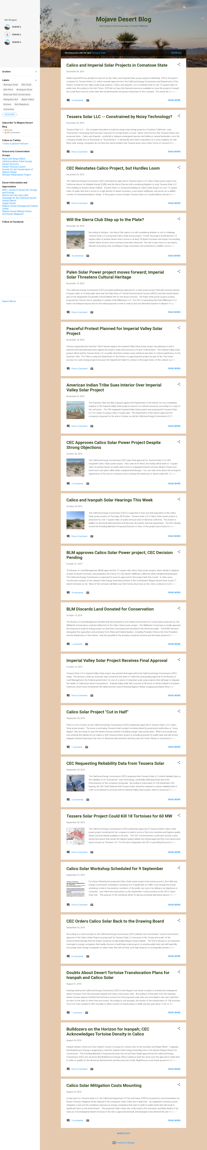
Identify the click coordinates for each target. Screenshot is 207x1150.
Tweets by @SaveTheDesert (15, 143)
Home (108, 42)
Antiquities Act (11, 99)
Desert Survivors (10, 164)
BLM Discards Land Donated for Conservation (110, 609)
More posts (123, 1133)
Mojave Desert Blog (123, 19)
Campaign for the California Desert (19, 198)
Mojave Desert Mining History (17, 211)
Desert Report (9, 200)
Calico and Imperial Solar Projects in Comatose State (116, 65)
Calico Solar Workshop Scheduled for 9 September (114, 868)
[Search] (184, 7)
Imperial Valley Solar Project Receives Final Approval (116, 660)
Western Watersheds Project (16, 174)
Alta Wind (8, 89)
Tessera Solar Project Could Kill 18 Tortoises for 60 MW (119, 816)
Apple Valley (28, 99)
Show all (176, 53)
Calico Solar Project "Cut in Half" (97, 711)
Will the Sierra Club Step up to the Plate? (105, 219)
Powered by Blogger (125, 1142)
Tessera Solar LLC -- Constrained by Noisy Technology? (119, 116)
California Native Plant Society (17, 161)
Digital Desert (9, 203)
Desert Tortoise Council (13, 166)
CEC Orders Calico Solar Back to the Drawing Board (115, 921)
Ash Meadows (22, 104)
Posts (9, 130)
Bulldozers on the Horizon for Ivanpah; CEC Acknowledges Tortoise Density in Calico (107, 1031)
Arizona (7, 104)
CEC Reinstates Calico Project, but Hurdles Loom (113, 168)
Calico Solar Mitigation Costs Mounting (104, 1085)
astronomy (9, 109)
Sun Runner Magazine (13, 214)
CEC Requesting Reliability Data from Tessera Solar (115, 763)
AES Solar (26, 84)
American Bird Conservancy (17, 94)
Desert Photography (129, 42)
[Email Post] (87, 101)
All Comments (13, 132)
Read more (174, 100)
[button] (179, 65)
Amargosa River (24, 89)
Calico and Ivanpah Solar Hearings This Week (109, 499)
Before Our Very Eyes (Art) (15, 195)
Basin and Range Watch (13, 158)
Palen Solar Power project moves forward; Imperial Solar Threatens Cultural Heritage (115, 275)
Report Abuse (9, 301)
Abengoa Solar (11, 84)
